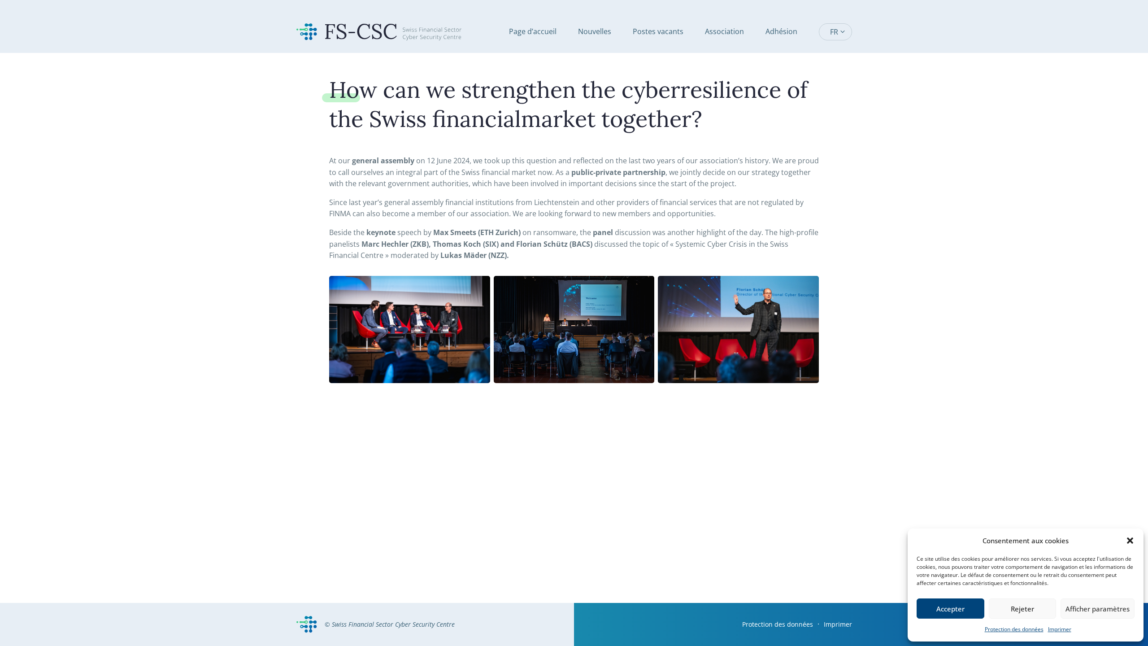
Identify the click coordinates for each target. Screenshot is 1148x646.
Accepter (950, 608)
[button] (1130, 540)
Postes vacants (658, 31)
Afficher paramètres (1097, 608)
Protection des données (1014, 629)
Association (724, 31)
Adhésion (781, 31)
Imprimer (1059, 629)
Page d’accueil (533, 31)
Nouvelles (594, 31)
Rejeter (1022, 608)
